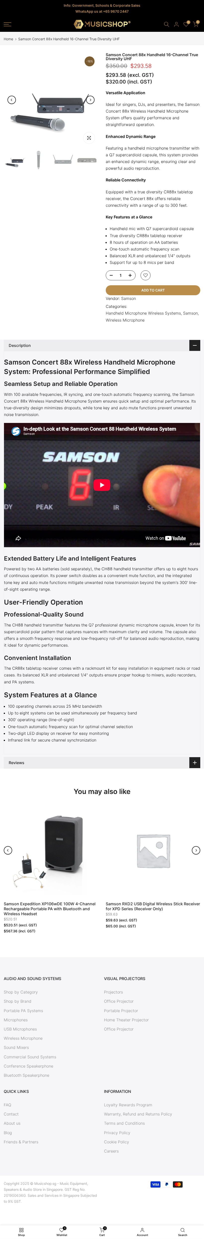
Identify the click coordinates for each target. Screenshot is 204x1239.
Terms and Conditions (124, 1123)
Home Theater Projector (126, 1019)
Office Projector (119, 1001)
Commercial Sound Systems (30, 1056)
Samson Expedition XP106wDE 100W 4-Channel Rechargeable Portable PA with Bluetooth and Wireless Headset (50, 908)
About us (12, 1123)
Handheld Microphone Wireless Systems (143, 313)
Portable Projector (121, 1010)
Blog (8, 1132)
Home (8, 39)
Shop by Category (21, 992)
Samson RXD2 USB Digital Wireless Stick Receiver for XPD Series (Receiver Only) (153, 906)
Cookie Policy (116, 1141)
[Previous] (11, 100)
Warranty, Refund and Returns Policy (138, 1114)
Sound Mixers (16, 1047)
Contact (11, 1114)
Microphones (16, 1019)
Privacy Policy (117, 1132)
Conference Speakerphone (28, 1066)
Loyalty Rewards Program (128, 1104)
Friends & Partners (21, 1141)
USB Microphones (20, 1029)
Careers (111, 1151)
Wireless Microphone (125, 320)
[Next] (90, 100)
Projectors (113, 992)
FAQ (7, 1104)
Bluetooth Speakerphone (26, 1075)
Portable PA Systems (23, 1010)
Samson (128, 298)
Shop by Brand (17, 1001)
